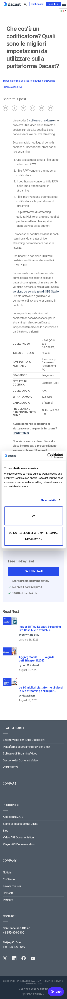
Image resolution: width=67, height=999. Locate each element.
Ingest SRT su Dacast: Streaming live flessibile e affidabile (40, 628)
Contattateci (21, 433)
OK (33, 515)
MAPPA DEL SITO (34, 983)
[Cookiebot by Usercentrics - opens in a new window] (48, 455)
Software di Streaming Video (20, 753)
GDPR (6, 981)
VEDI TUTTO (10, 767)
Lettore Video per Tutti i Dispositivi (23, 740)
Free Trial (53, 4)
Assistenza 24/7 (13, 817)
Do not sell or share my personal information (33, 536)
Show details (48, 500)
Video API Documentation (18, 837)
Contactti (8, 893)
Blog (5, 830)
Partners (8, 900)
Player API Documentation (18, 844)
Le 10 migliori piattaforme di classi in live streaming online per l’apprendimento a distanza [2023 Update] (41, 689)
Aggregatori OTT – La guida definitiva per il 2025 (36, 658)
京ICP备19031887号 (34, 994)
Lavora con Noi (12, 886)
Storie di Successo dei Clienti (20, 823)
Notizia (7, 872)
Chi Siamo (9, 879)
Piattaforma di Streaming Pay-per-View (26, 746)
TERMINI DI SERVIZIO (53, 981)
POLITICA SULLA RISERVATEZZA (25, 981)
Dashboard (37, 4)
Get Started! (33, 571)
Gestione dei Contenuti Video (20, 760)
